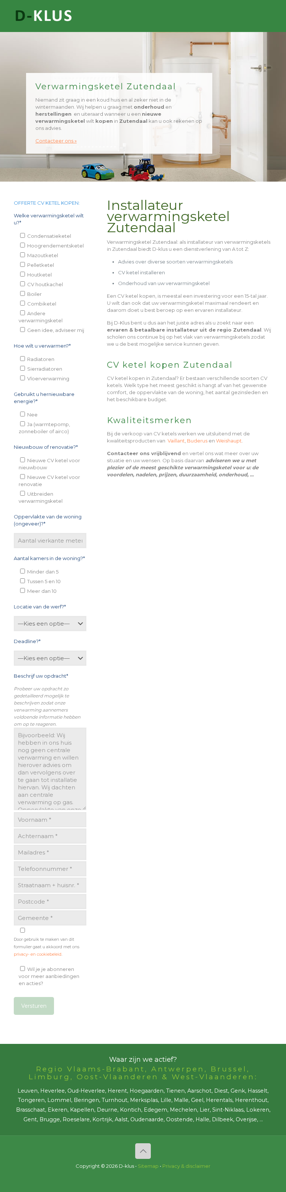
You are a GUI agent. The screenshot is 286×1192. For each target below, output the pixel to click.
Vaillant (176, 441)
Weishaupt (229, 441)
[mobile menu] (258, 16)
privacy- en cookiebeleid (37, 954)
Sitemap (148, 1166)
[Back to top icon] (143, 1151)
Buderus (197, 441)
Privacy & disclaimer (186, 1166)
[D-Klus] (44, 16)
